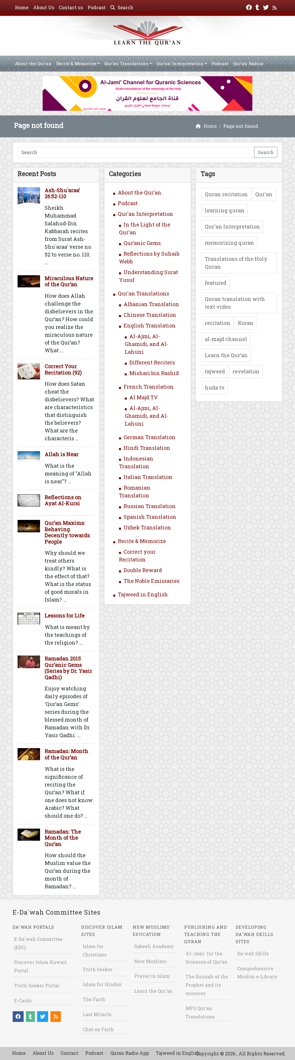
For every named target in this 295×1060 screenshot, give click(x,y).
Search (124, 7)
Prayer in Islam (152, 976)
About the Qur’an (33, 63)
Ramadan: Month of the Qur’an (66, 754)
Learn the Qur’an (226, 355)
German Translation (149, 437)
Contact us (71, 7)
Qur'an (264, 194)
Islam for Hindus (102, 984)
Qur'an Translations (143, 293)
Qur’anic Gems (142, 242)
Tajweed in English (143, 594)
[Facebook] (249, 7)
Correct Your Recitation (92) (63, 369)
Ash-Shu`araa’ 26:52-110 (62, 193)
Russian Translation (150, 506)
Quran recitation (226, 194)
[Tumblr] (258, 7)
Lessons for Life (65, 615)
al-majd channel (226, 339)
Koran (246, 322)
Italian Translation (148, 476)
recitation (217, 322)
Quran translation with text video (235, 302)
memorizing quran (229, 242)
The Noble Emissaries (151, 580)
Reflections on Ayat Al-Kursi (63, 500)
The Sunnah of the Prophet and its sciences (207, 984)
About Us (43, 7)
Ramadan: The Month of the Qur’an (63, 837)
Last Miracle (97, 1014)
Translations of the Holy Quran (236, 262)
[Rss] (275, 7)
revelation (246, 371)
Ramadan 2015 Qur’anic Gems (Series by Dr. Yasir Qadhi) (68, 668)
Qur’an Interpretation (180, 63)
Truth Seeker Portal (36, 985)
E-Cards (22, 1000)
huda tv (215, 387)
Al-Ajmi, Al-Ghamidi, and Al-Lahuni (146, 344)
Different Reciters (152, 362)
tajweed (215, 371)
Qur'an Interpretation (145, 213)
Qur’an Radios (248, 63)
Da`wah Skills (253, 953)
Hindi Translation (147, 447)
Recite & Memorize (76, 63)
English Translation (150, 325)
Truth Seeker (98, 969)
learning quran (225, 210)
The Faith (94, 999)
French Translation (149, 386)
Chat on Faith (98, 1029)
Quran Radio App (129, 1053)
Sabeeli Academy (154, 946)
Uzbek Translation (147, 527)
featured (215, 282)
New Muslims (150, 961)
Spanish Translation (150, 516)
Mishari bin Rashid (154, 373)
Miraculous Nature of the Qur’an (69, 281)
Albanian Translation (151, 304)
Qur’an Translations (126, 63)
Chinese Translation (150, 314)
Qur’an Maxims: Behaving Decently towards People (67, 532)
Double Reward (143, 570)
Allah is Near (62, 454)
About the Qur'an (139, 192)
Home (22, 7)
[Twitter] (266, 7)
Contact (69, 1053)
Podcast (97, 7)
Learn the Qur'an (153, 991)
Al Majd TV (143, 397)
